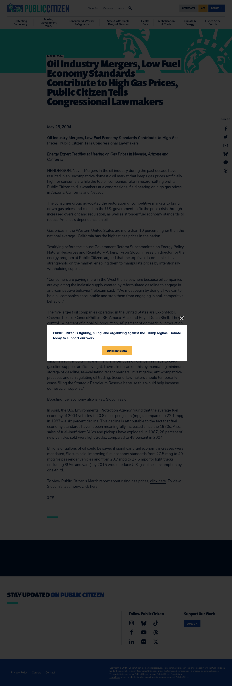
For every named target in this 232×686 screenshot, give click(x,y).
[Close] (181, 318)
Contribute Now (117, 351)
